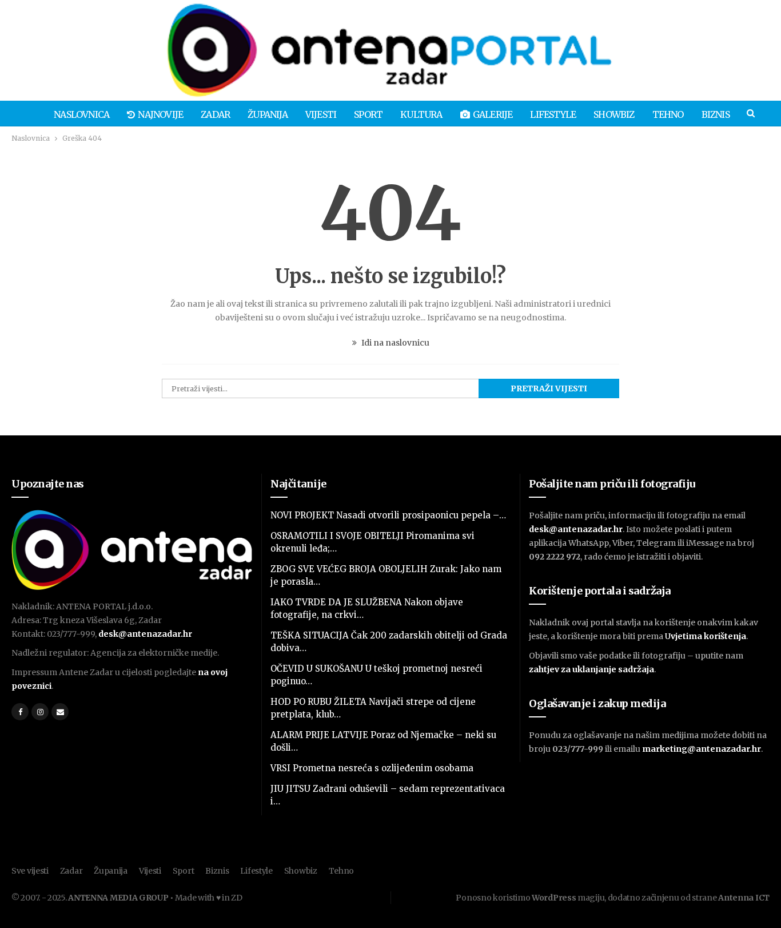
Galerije (493, 114)
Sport (368, 114)
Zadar (215, 114)
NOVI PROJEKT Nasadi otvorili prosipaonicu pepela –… (388, 515)
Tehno (668, 114)
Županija (268, 114)
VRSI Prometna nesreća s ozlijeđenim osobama (371, 768)
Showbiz (613, 114)
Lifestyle (553, 114)
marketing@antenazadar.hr (701, 749)
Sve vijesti (30, 871)
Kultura (421, 114)
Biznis (716, 114)
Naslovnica (81, 114)
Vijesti (320, 114)
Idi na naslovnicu (394, 343)
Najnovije (160, 114)
